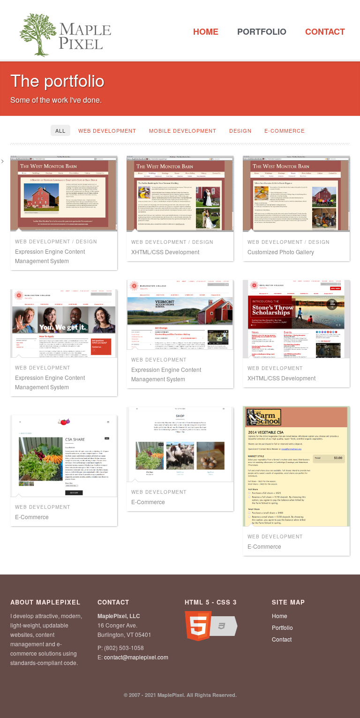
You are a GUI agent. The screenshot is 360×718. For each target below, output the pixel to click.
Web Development (107, 130)
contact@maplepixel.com (136, 657)
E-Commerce (284, 130)
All (60, 130)
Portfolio (261, 31)
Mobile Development (183, 130)
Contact (325, 31)
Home (205, 31)
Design (240, 130)
